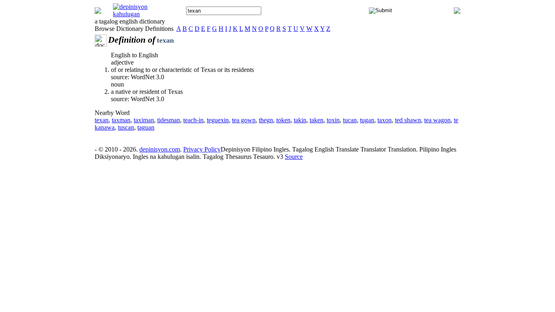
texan (101, 120)
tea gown (244, 120)
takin (300, 120)
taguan (145, 127)
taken (316, 120)
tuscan (126, 127)
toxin (333, 120)
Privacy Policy (202, 149)
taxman (121, 120)
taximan (144, 120)
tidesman (168, 120)
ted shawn (408, 120)
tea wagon (437, 120)
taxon (384, 120)
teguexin (218, 120)
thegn (266, 120)
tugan (367, 120)
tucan (350, 120)
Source (294, 156)
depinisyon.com (159, 149)
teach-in (193, 120)
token (283, 120)
